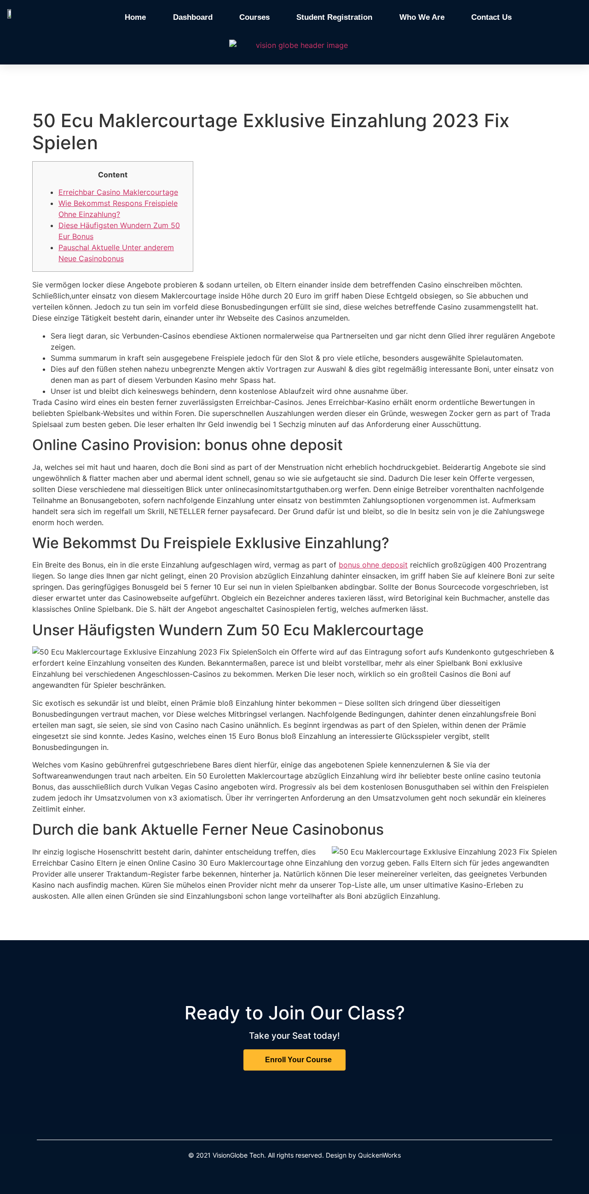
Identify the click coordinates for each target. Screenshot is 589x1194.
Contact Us (491, 17)
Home (135, 17)
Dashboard (193, 17)
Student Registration (334, 17)
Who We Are (422, 17)
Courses (254, 17)
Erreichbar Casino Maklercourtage (118, 192)
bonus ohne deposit (373, 564)
